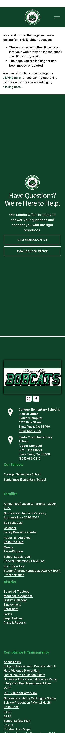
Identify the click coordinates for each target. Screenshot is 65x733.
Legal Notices (13, 618)
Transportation (14, 575)
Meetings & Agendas (18, 596)
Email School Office (32, 251)
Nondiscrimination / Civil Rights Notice (30, 698)
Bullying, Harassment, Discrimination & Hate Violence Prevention (30, 668)
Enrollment (11, 609)
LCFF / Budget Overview (20, 693)
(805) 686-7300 (30, 431)
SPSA (7, 716)
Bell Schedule (13, 522)
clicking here (12, 77)
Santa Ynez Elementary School (25, 479)
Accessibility (12, 662)
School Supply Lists (17, 556)
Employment (12, 604)
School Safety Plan (17, 720)
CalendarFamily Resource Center (20, 530)
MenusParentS (9, 549)
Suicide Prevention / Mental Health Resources (28, 705)
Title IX (8, 725)
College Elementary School (22, 474)
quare (19, 551)
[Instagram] (29, 399)
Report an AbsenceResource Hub (17, 540)
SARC (8, 712)
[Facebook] (36, 399)
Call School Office (32, 239)
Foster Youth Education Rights (24, 675)
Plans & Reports (15, 622)
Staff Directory (14, 566)
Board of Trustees (16, 591)
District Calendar (15, 600)
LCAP (7, 687)
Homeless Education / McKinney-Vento (30, 679)
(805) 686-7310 (29, 458)
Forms (8, 614)
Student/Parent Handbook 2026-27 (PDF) (32, 570)
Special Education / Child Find (24, 561)
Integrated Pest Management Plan (27, 683)
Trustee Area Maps (17, 729)
